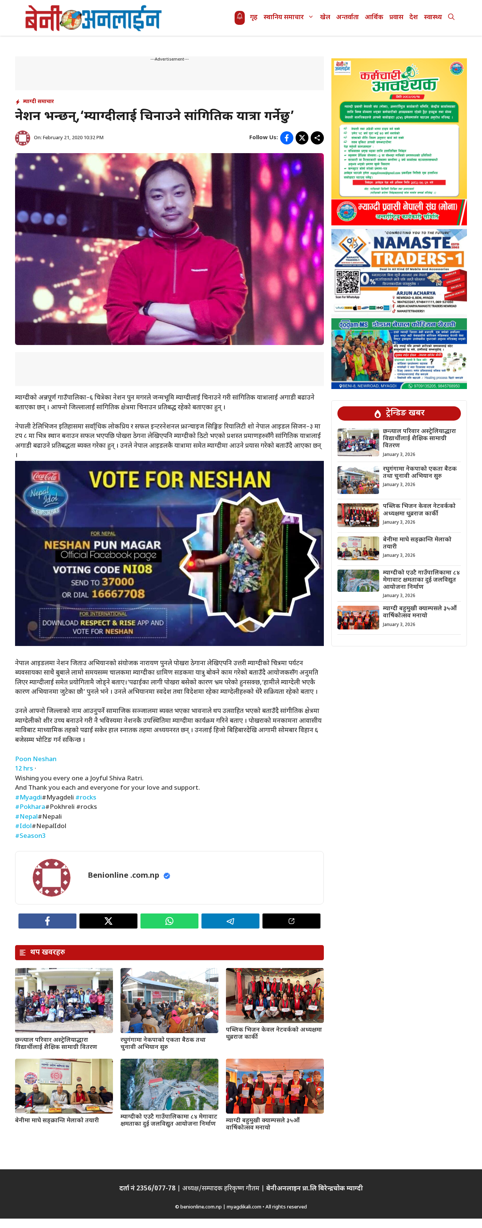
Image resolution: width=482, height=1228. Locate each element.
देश (413, 18)
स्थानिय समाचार (284, 18)
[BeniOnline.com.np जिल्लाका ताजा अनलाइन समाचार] (94, 18)
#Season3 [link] (30, 836)
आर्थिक (374, 18)
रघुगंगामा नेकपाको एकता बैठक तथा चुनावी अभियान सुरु (163, 1044)
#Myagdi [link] (28, 798)
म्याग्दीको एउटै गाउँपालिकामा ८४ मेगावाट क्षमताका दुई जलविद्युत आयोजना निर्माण (168, 1120)
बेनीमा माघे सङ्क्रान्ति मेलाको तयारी (57, 1121)
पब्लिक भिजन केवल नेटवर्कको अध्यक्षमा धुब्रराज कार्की (274, 1033)
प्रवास (396, 18)
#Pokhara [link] (30, 807)
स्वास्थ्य (433, 18)
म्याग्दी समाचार (38, 101)
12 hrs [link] (24, 769)
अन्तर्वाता (347, 18)
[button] (451, 18)
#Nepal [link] (26, 817)
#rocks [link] (85, 798)
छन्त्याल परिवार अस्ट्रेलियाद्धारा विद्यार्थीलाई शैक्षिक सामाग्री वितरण (56, 1044)
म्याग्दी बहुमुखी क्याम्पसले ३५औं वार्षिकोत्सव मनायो (263, 1124)
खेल (325, 18)
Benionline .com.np (123, 876)
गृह (254, 18)
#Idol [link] (23, 826)
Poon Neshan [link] (35, 759)
